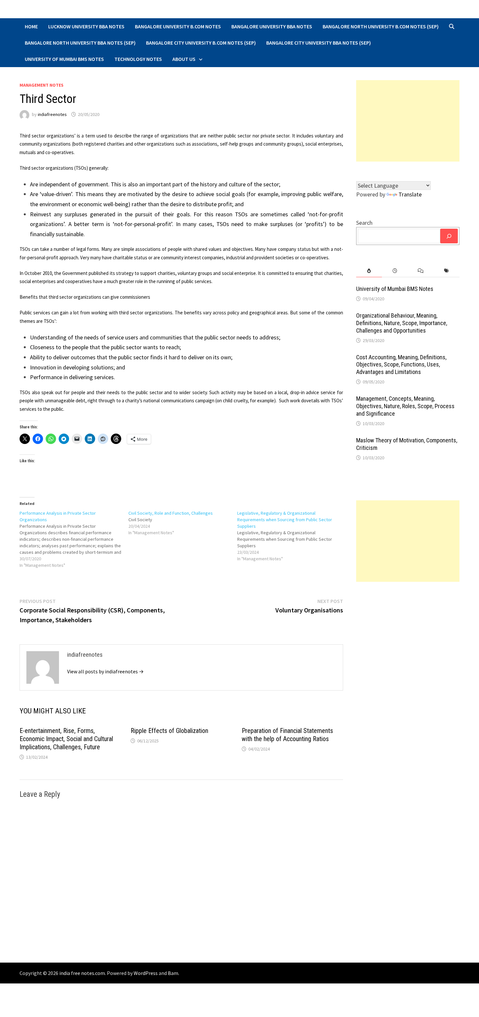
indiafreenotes (52, 114)
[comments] (420, 271)
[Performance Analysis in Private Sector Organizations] (74, 539)
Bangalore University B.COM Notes (178, 26)
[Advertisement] (408, 121)
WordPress (146, 973)
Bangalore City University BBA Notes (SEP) (318, 42)
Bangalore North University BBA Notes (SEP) (80, 42)
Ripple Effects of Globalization (169, 731)
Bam (173, 973)
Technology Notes (138, 59)
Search (364, 222)
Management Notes (42, 85)
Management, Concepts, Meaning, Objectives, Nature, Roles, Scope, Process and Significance (405, 406)
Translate (410, 194)
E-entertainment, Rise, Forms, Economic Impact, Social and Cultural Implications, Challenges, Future (66, 739)
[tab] (369, 271)
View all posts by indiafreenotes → (105, 671)
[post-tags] (446, 271)
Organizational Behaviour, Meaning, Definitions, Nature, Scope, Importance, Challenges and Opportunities (401, 323)
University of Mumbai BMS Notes (64, 59)
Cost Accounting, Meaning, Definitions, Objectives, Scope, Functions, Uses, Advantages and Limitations (401, 365)
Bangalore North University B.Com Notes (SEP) (381, 26)
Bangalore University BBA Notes (271, 26)
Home (31, 26)
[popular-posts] (369, 271)
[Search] (449, 236)
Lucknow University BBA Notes (86, 26)
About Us (184, 59)
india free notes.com (82, 973)
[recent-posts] (395, 271)
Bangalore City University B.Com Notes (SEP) (201, 42)
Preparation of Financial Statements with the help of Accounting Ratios (287, 735)
